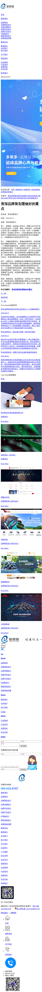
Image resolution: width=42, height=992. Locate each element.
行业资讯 (4, 65)
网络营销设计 (6, 36)
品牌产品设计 (6, 31)
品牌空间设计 (6, 29)
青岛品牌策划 (13, 196)
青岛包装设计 (33, 196)
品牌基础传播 (6, 38)
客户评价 (4, 50)
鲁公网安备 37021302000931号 (28, 909)
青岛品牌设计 (23, 196)
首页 (2, 15)
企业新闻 (4, 62)
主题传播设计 (6, 27)
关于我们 (4, 54)
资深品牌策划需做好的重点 (22, 289)
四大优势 (4, 856)
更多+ (3, 379)
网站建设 (4, 913)
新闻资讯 (4, 58)
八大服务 (4, 852)
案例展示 (4, 46)
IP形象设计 (5, 34)
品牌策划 (4, 22)
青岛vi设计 (13, 198)
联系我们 (4, 73)
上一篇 (3, 293)
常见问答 (4, 69)
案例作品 (4, 42)
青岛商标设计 (33, 198)
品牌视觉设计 (6, 25)
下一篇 (3, 301)
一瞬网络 (12, 913)
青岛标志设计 (22, 198)
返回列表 (4, 297)
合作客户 (4, 48)
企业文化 (4, 860)
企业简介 (4, 848)
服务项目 (4, 18)
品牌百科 (4, 67)
